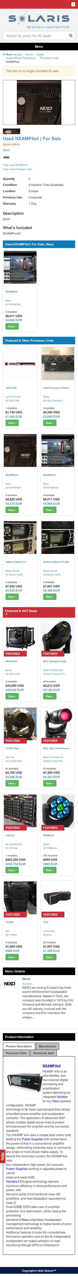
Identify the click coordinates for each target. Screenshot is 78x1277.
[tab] (19, 1046)
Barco (8, 670)
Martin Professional (53, 670)
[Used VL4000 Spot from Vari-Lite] (20, 724)
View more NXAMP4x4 (15, 165)
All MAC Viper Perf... (53, 760)
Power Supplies (32, 1139)
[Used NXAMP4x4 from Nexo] (39, 122)
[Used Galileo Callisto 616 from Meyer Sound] (20, 537)
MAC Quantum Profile (54, 661)
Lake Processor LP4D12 (56, 388)
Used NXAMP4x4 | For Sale (32, 138)
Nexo (6, 150)
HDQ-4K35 (11, 661)
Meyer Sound (12, 570)
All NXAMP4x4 (13, 304)
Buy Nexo (27, 983)
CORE (17, 1207)
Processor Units (49, 58)
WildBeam (48, 835)
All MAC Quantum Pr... (54, 673)
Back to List (13, 54)
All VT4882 (11, 934)
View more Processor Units (17, 169)
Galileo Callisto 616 (15, 562)
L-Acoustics (49, 930)
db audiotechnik (13, 844)
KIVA (45, 922)
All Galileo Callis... (14, 574)
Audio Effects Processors (21, 58)
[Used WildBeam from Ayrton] (57, 811)
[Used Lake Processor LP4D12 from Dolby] (57, 363)
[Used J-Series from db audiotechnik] (20, 811)
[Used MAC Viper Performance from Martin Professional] (57, 724)
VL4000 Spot (12, 748)
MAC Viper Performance (56, 748)
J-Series (10, 835)
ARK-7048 (10, 388)
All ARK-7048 (12, 400)
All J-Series (11, 847)
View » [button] (12, 326)
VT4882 (9, 922)
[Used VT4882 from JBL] (20, 897)
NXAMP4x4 (11, 291)
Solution (62, 1096)
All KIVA (47, 934)
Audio (40, 54)
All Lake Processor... (53, 400)
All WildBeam (50, 847)
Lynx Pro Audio (13, 396)
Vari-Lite (9, 757)
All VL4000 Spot (13, 760)
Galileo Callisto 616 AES (56, 562)
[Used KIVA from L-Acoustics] (57, 897)
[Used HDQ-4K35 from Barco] (20, 637)
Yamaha (11, 1181)
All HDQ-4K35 (12, 673)
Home (29, 54)
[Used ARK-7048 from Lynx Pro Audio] (20, 363)
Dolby (46, 396)
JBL (7, 930)
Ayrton (46, 844)
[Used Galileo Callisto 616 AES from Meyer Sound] (57, 537)
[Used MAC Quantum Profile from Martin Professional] (57, 637)
